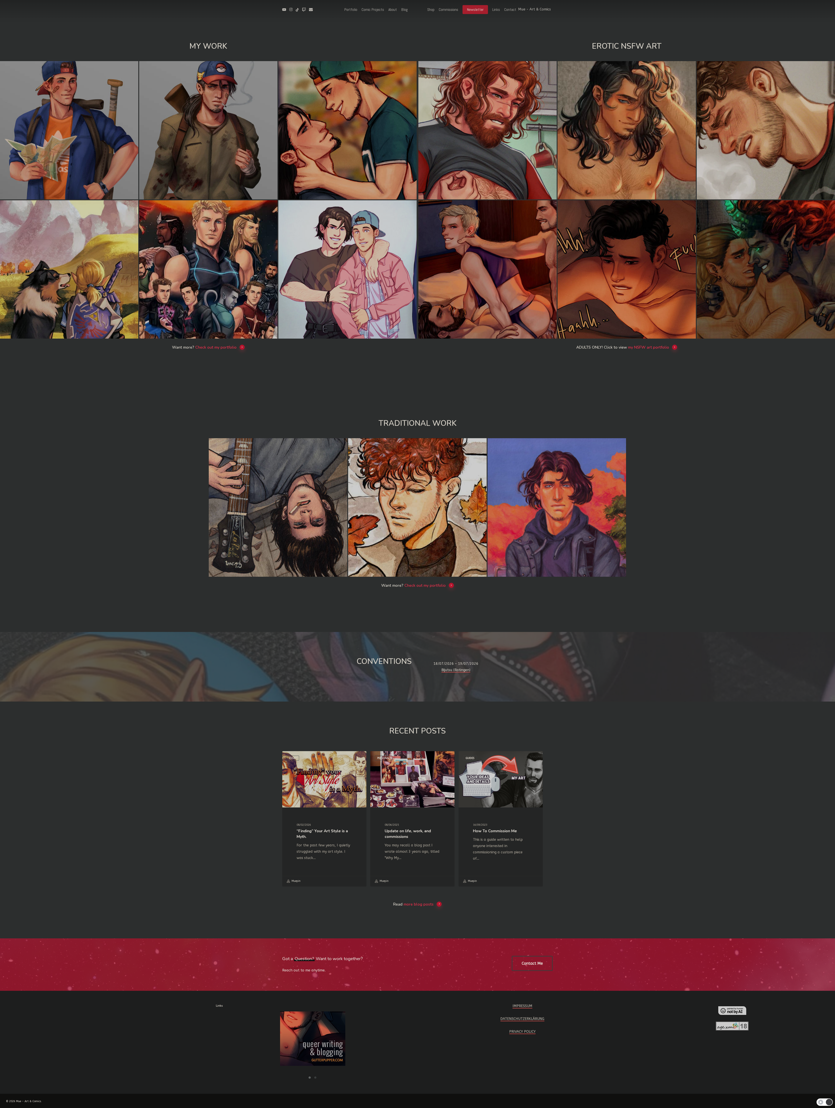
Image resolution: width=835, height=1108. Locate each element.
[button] (532, 963)
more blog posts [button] (419, 904)
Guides (470, 758)
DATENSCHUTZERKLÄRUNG (522, 1019)
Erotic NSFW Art (626, 46)
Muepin (296, 880)
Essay (293, 758)
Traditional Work (418, 423)
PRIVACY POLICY (522, 1031)
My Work (208, 46)
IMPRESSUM (522, 1006)
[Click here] (312, 1041)
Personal (383, 758)
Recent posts (417, 731)
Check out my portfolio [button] (216, 347)
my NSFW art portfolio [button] (648, 347)
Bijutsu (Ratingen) (455, 670)
